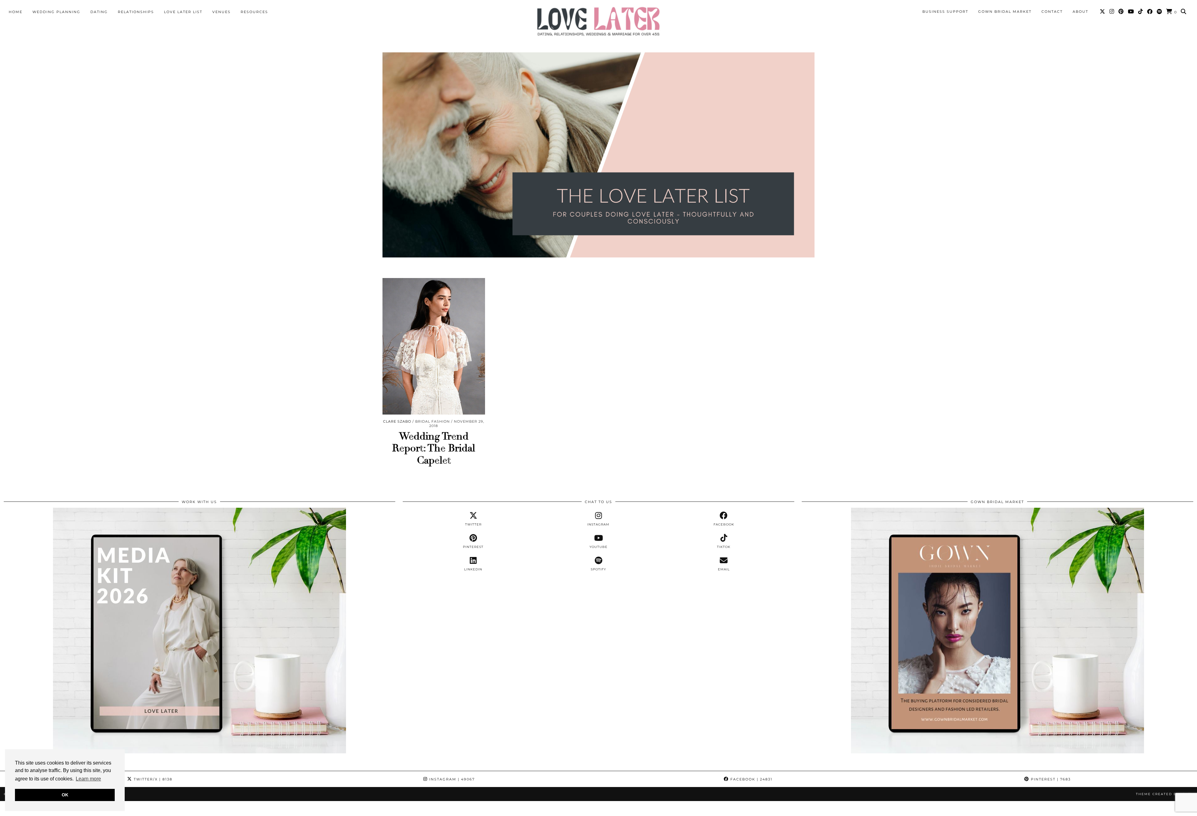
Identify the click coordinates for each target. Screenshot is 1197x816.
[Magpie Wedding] (598, 21)
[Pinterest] (1121, 11)
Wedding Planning (56, 12)
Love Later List (183, 12)
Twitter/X (152, 779)
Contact (1052, 11)
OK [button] (65, 794)
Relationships (136, 12)
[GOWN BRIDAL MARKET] (997, 751)
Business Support (945, 11)
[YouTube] (1131, 11)
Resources (254, 12)
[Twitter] (1103, 11)
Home (15, 12)
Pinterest (1050, 779)
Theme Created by (1164, 794)
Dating (99, 12)
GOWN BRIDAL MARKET (1004, 11)
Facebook (750, 779)
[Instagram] (1112, 11)
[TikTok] (1140, 11)
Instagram (451, 779)
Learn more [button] (88, 778)
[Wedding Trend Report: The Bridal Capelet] (433, 346)
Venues (221, 12)
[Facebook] (1150, 11)
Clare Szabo (397, 421)
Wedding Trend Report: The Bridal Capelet (433, 448)
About (1080, 11)
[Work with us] (199, 751)
